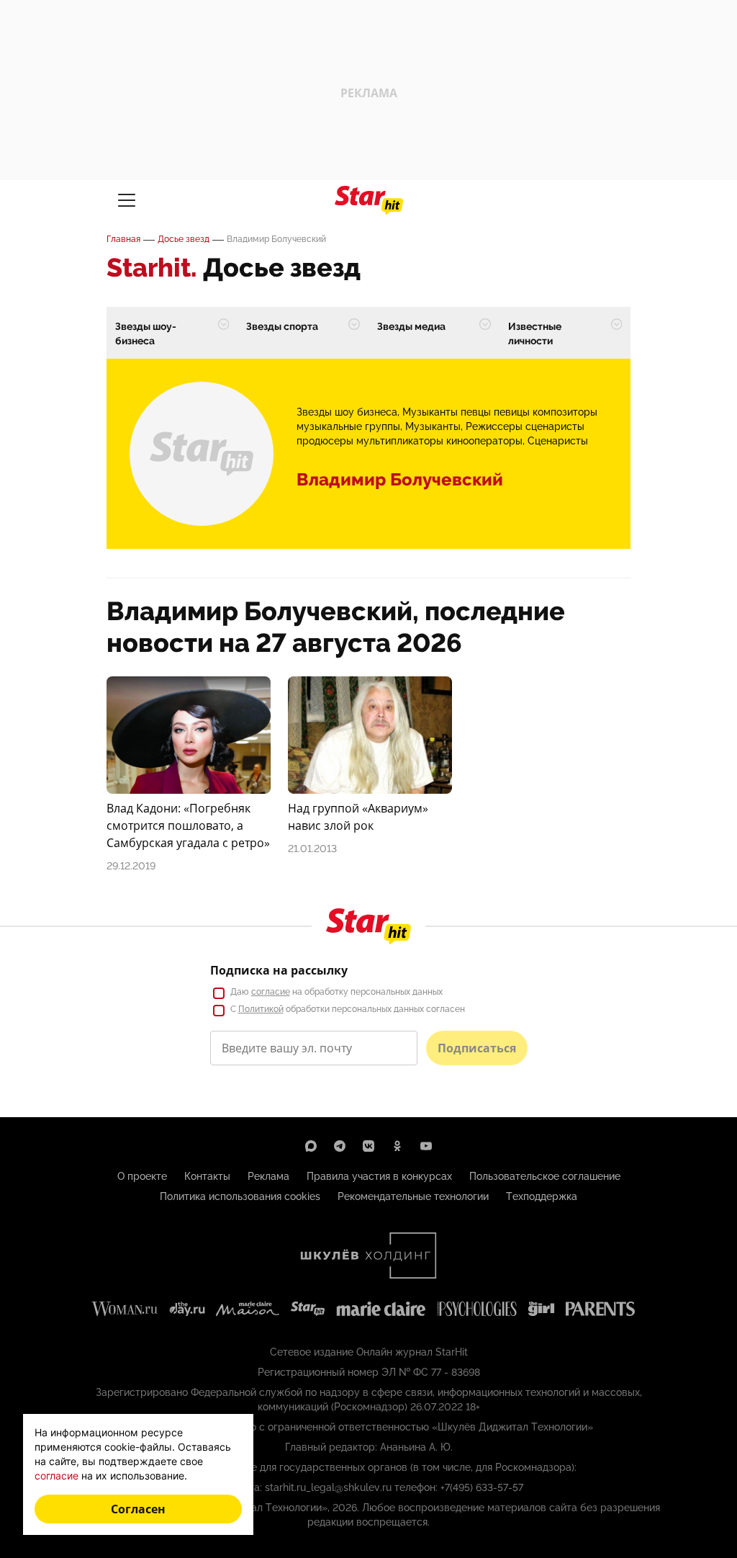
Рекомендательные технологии (413, 1196)
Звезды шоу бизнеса (347, 412)
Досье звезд (183, 239)
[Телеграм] (339, 1146)
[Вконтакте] (368, 1146)
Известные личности (534, 333)
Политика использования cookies (240, 1196)
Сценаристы (558, 441)
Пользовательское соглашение (544, 1176)
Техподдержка (541, 1196)
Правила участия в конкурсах (379, 1176)
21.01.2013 (312, 848)
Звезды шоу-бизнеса (145, 333)
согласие (270, 992)
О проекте (142, 1176)
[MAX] (311, 1146)
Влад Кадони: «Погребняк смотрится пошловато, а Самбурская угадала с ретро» (188, 825)
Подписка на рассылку (279, 970)
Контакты (207, 1176)
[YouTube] (426, 1146)
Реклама (268, 1176)
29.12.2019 (131, 866)
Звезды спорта (282, 326)
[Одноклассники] (397, 1146)
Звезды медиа (411, 326)
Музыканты (433, 426)
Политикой (261, 1009)
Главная (123, 239)
